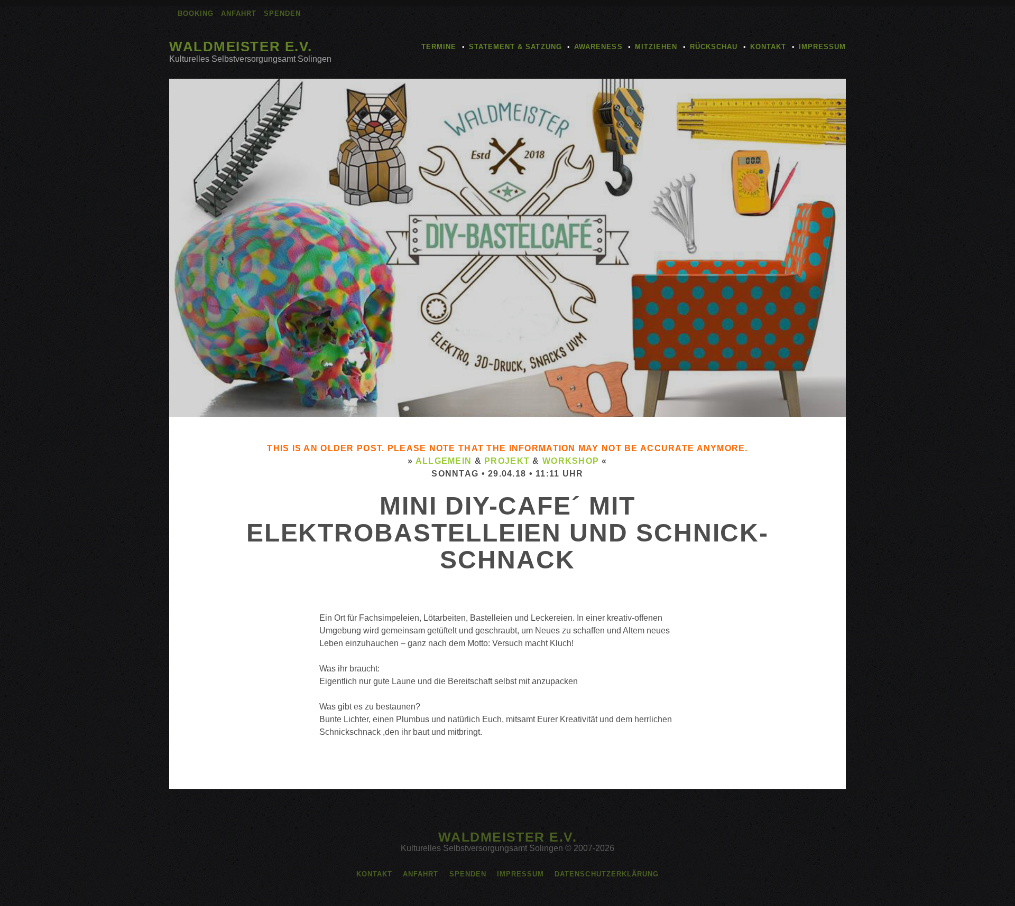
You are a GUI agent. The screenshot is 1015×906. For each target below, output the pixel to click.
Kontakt (768, 47)
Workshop (570, 460)
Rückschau (713, 47)
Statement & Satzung (515, 47)
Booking (196, 13)
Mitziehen (656, 47)
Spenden (282, 13)
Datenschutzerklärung (607, 874)
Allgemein (444, 460)
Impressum (822, 47)
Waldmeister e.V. (240, 46)
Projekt (507, 460)
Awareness (598, 47)
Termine (438, 47)
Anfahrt (238, 13)
